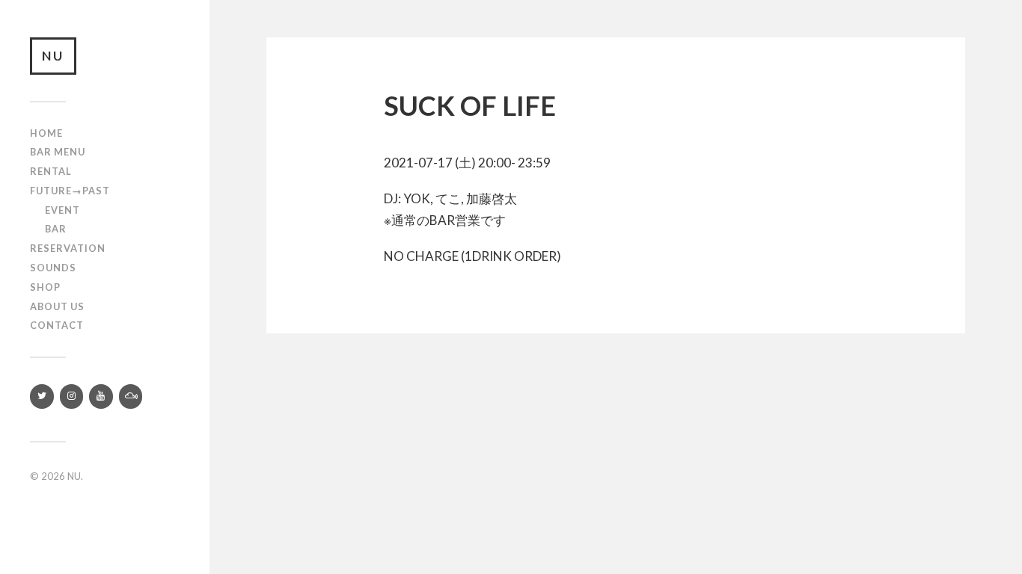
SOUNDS (53, 268)
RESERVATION (67, 248)
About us (57, 306)
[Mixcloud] (131, 396)
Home (46, 133)
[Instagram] (72, 396)
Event (62, 210)
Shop (45, 287)
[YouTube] (101, 396)
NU (53, 56)
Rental (51, 171)
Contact (57, 325)
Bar (56, 229)
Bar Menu (57, 152)
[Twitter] (42, 396)
